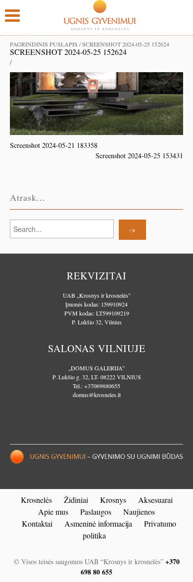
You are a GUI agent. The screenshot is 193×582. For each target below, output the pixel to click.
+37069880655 (102, 386)
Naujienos (139, 511)
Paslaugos (95, 511)
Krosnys (113, 499)
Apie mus (53, 511)
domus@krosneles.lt (97, 395)
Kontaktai (37, 523)
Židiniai (76, 499)
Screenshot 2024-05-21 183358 (53, 145)
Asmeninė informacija (98, 523)
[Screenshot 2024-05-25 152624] (96, 102)
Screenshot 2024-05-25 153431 (139, 155)
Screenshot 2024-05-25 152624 (68, 51)
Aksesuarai (155, 499)
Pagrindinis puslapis (44, 44)
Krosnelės (36, 499)
